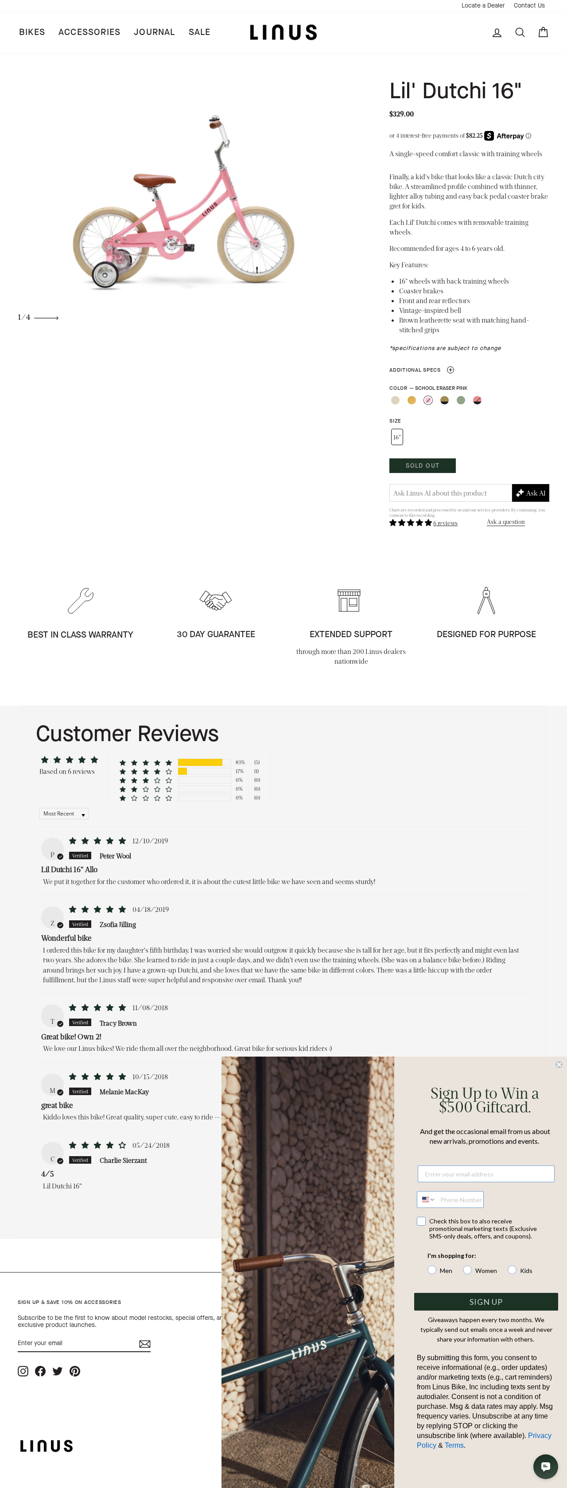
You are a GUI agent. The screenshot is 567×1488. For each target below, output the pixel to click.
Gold (412, 400)
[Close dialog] (559, 1064)
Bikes (32, 32)
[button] (411, 522)
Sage (461, 400)
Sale (200, 32)
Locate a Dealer (483, 5)
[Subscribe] (145, 1344)
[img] (98, 840)
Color (428, 388)
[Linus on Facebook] (40, 1370)
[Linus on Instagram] (23, 1370)
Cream (395, 400)
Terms (454, 1445)
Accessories (89, 32)
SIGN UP (486, 1302)
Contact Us (529, 5)
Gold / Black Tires (444, 400)
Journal (154, 32)
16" (397, 437)
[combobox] (426, 1199)
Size (395, 421)
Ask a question (506, 521)
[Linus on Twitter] (57, 1370)
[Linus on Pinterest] (75, 1370)
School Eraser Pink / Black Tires (477, 400)
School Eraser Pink (428, 400)
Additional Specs (421, 369)
